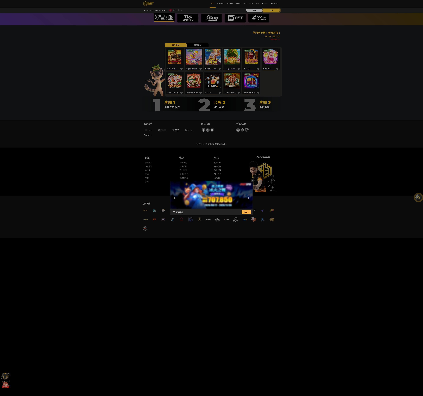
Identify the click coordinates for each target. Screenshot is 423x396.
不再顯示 (180, 212)
